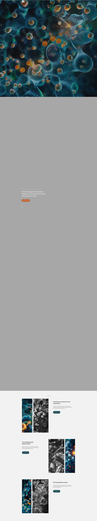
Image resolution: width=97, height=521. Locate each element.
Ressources (38, 1)
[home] (23, 1)
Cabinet (33, 1)
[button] (29, 1)
